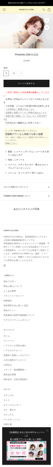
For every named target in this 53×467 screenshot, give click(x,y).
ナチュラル (9, 395)
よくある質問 (10, 291)
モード (7, 400)
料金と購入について (13, 286)
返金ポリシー (10, 310)
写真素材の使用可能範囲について (17, 196)
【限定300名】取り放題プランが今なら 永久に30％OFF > (26, 3)
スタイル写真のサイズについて (16, 187)
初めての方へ (10, 281)
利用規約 (10, 123)
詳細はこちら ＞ (11, 143)
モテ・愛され (10, 410)
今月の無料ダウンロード (15, 360)
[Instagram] (5, 265)
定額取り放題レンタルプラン (17, 355)
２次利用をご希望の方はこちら (20, 109)
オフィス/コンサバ (12, 405)
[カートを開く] (49, 9)
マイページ (9, 341)
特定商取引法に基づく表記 (16, 305)
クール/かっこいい (12, 419)
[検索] (44, 9)
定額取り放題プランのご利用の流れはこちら (26, 112)
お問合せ (8, 365)
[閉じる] (47, 430)
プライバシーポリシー (14, 296)
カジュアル (9, 414)
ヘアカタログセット (13, 350)
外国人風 (8, 424)
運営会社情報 (10, 374)
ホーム (7, 336)
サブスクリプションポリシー (17, 320)
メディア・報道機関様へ (15, 370)
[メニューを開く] (4, 9)
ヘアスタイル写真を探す (15, 345)
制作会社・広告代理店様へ (16, 379)
